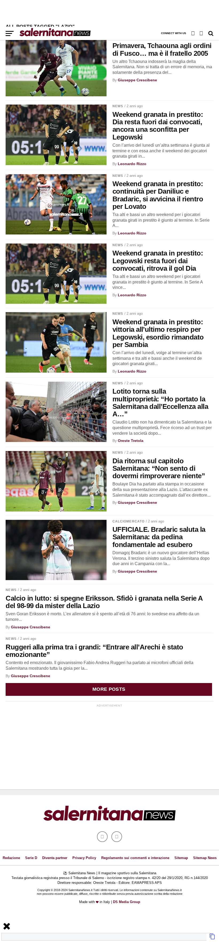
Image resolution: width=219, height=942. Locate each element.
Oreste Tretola (130, 440)
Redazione (11, 858)
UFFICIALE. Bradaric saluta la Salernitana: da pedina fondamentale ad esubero (158, 537)
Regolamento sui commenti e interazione (135, 858)
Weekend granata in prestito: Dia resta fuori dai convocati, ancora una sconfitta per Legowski (157, 126)
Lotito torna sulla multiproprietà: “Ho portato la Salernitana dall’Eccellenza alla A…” (160, 402)
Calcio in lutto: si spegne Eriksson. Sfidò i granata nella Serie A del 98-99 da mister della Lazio (104, 601)
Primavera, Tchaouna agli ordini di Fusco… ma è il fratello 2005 (162, 49)
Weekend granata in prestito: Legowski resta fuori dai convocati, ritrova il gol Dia (157, 260)
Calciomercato (128, 521)
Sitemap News (205, 858)
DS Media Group (126, 902)
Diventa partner (54, 858)
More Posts (109, 689)
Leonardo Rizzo (132, 164)
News (117, 106)
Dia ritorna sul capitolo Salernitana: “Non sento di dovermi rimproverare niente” (158, 468)
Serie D (31, 858)
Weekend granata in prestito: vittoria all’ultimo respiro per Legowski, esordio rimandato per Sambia (158, 333)
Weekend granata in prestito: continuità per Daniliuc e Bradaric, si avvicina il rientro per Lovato (157, 195)
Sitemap (181, 858)
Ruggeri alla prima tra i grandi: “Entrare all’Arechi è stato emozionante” (94, 650)
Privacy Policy (84, 858)
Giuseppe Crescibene (137, 80)
